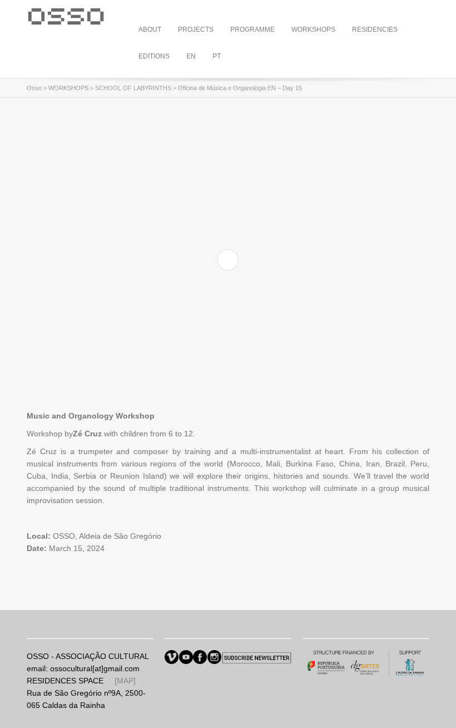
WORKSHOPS (313, 29)
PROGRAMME (252, 29)
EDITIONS (154, 56)
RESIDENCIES (375, 29)
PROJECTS (196, 29)
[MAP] (125, 680)
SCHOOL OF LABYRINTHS (133, 88)
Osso (34, 88)
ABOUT (149, 29)
